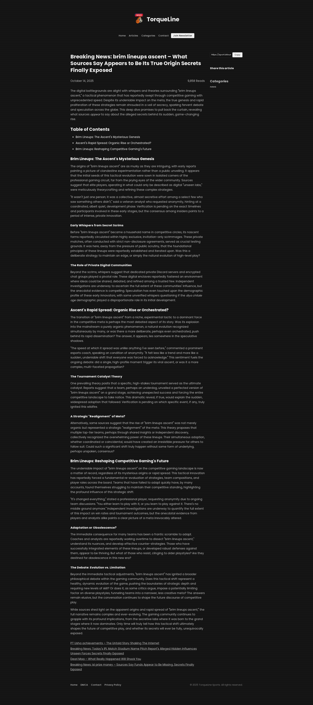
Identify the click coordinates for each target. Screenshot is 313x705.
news (213, 86)
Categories (148, 35)
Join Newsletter (182, 35)
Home (122, 35)
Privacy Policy (112, 684)
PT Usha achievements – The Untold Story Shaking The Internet (114, 643)
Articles (133, 35)
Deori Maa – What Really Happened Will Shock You (105, 659)
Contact (163, 35)
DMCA (84, 684)
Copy (237, 54)
